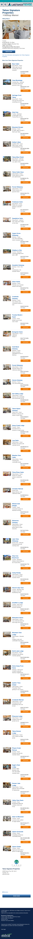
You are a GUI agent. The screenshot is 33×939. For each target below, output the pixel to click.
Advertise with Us (4, 919)
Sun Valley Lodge (17, 393)
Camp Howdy (16, 573)
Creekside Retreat (18, 700)
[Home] (20, 4)
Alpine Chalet (16, 846)
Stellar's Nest (16, 142)
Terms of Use (27, 910)
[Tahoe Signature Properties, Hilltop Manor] (16, 29)
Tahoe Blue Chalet (18, 157)
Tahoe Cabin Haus (18, 172)
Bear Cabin (15, 64)
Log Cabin (15, 440)
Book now (9, 51)
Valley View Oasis (17, 800)
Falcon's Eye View (18, 588)
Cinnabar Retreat (17, 489)
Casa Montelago (17, 80)
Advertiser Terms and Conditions (7, 920)
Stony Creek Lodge (18, 425)
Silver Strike (16, 281)
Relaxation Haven (17, 617)
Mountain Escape (17, 127)
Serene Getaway (17, 380)
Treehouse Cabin (17, 202)
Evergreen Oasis (17, 332)
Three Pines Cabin (18, 472)
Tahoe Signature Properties (11, 11)
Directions (5, 892)
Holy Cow (15, 112)
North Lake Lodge (17, 651)
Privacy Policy (4, 911)
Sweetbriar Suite (17, 218)
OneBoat (9, 924)
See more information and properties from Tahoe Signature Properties (15, 55)
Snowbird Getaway (18, 265)
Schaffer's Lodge (17, 602)
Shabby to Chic (17, 250)
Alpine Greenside (17, 831)
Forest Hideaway (17, 187)
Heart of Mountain (18, 817)
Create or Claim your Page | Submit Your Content (10, 916)
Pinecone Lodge (17, 716)
